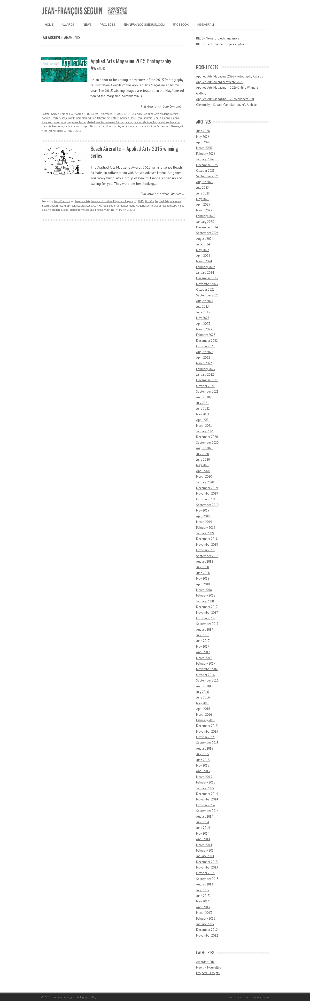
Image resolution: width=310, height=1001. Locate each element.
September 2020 (207, 443)
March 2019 (204, 522)
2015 (120, 114)
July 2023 (202, 306)
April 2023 (203, 324)
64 (129, 114)
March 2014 (204, 845)
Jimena (166, 118)
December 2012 (207, 930)
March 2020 (204, 476)
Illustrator (79, 205)
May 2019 (202, 510)
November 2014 (207, 799)
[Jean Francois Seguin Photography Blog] (84, 15)
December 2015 (207, 726)
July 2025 (202, 188)
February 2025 (205, 216)
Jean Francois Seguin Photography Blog (73, 997)
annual (139, 114)
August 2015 (204, 748)
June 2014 (203, 828)
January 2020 (205, 482)
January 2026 (205, 159)
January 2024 (205, 273)
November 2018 (207, 545)
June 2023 (203, 312)
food (61, 205)
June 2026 (203, 131)
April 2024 (203, 256)
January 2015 (205, 788)
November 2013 (207, 867)
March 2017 (204, 658)
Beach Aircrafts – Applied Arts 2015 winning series (134, 152)
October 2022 (205, 346)
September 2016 (207, 680)
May (155, 122)
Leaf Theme (235, 997)
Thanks (174, 126)
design (54, 205)
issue (133, 118)
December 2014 (207, 794)
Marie (82, 122)
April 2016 (203, 709)
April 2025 (203, 204)
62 (125, 114)
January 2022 (205, 374)
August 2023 (204, 301)
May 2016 (202, 703)
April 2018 (203, 584)
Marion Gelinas (143, 122)
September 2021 (207, 391)
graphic (68, 205)
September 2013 (207, 879)
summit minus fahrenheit (155, 126)
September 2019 (207, 505)
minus (77, 126)
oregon (56, 209)
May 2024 (202, 250)
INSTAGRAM (205, 24)
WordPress (263, 997)
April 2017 (203, 652)
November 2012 (207, 935)
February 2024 (205, 267)
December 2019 (207, 488)
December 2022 (207, 341)
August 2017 (204, 630)
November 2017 (207, 613)
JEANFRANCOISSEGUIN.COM (144, 24)
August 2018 (204, 561)
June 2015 (203, 760)
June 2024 (203, 244)
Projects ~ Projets (123, 201)
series (125, 126)
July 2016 (202, 692)
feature (115, 118)
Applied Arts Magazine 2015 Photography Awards (131, 64)
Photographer (97, 126)
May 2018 (202, 578)
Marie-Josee (93, 122)
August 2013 (204, 884)
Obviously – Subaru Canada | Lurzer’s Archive (226, 105)
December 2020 (207, 437)
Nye (48, 209)
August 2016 (204, 686)
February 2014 (205, 850)
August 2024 (204, 239)
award (174, 114)
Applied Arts (151, 114)
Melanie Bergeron (52, 126)
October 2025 (205, 171)
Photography (113, 126)
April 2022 (203, 358)
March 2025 (204, 210)
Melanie (175, 122)
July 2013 (202, 890)
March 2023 (204, 329)
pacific (64, 209)
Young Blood (55, 130)
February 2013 (205, 918)
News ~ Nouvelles (101, 114)
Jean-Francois (62, 114)
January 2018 (205, 601)
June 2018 (203, 573)
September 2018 (207, 556)
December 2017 (207, 607)
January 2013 (205, 924)
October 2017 (205, 618)
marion (129, 122)
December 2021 (207, 380)
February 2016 (205, 720)
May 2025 (202, 199)
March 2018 (204, 590)
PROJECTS (107, 24)
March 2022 (204, 363)
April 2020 (203, 471)
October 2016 (205, 675)
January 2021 (205, 431)
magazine (72, 122)
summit (134, 126)
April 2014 (203, 839)
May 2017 (202, 646)
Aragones (165, 114)
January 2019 (205, 533)
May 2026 (202, 137)
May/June (163, 122)
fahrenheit (103, 118)
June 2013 (203, 896)
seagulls (89, 209)
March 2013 (204, 913)
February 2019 (205, 528)
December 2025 (207, 165)
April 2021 (203, 420)
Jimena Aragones (137, 205)
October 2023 (205, 289)
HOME (49, 24)
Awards (68, 24)
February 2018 (205, 595)
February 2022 (205, 369)
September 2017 (207, 624)
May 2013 (202, 901)
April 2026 (203, 142)
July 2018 (202, 567)
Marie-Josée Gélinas (112, 122)
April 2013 (203, 907)
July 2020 (202, 454)
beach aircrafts (67, 118)
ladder (157, 205)
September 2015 (207, 743)
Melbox (68, 126)
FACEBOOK (181, 24)
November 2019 (207, 493)
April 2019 (203, 516)
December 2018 (207, 539)
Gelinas (124, 118)
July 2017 (202, 635)
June (63, 122)
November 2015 (207, 731)
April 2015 (203, 771)
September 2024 (207, 233)
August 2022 (204, 352)
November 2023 (207, 284)
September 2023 (207, 295)
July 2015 (202, 754)
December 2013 (207, 862)
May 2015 (202, 765)
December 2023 (207, 278)
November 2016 (207, 669)
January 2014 (205, 856)
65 (133, 114)
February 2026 (205, 154)
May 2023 (202, 318)
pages (85, 126)
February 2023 (205, 335)
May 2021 (202, 414)
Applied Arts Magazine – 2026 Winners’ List (225, 99)
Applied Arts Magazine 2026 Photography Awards (229, 76)
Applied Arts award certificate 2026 (219, 82)
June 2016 (203, 697)
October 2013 (205, 873)
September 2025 (207, 176)
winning (109, 209)
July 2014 (202, 822)
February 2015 (205, 782)
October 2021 (205, 386)
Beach (54, 118)
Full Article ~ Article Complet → (163, 106)
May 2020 (202, 465)
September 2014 (207, 811)
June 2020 (203, 460)
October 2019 (205, 499)
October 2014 (205, 805)
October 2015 (205, 737)
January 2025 (205, 222)
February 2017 (205, 663)
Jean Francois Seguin (149, 118)
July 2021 (202, 403)
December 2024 (207, 227)
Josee (57, 122)
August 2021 (204, 397)
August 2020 (204, 448)
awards (46, 118)
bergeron (81, 118)
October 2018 (205, 550)
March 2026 (204, 148)
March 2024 (204, 261)
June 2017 (203, 641)
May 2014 (202, 833)
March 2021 (204, 426)
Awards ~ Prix (82, 114)
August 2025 (204, 182)
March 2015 (204, 777)
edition (92, 118)
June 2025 (203, 193)
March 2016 (204, 715)
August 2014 (204, 817)
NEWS (87, 24)
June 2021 (203, 408)
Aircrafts (149, 201)
